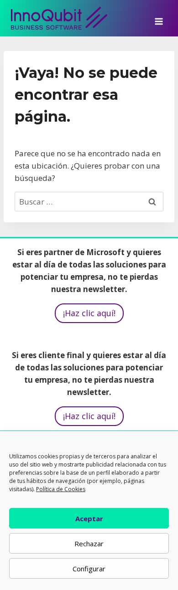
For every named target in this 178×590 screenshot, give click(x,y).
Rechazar (89, 543)
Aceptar (89, 518)
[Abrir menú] (158, 18)
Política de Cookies (60, 489)
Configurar (89, 568)
